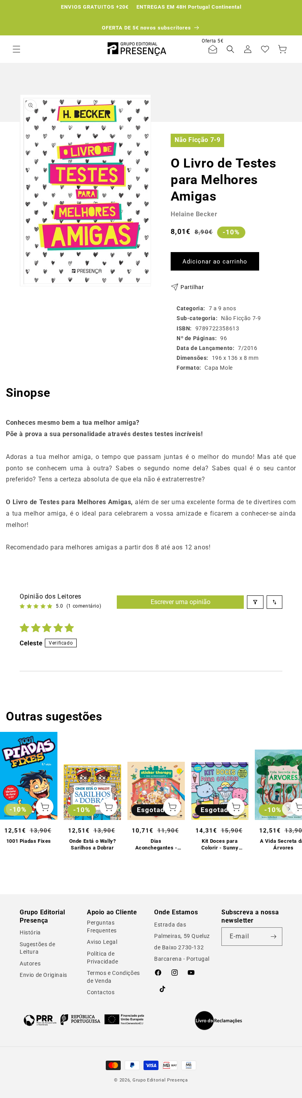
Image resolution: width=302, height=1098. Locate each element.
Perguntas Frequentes (102, 926)
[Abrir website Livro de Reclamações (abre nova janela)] (218, 1020)
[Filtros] (255, 602)
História (30, 932)
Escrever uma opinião (180, 602)
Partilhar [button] (192, 287)
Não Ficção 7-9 (197, 140)
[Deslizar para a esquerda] (13, 809)
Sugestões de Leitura (37, 948)
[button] (16, 49)
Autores (30, 963)
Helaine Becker (194, 214)
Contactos (100, 992)
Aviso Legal (102, 942)
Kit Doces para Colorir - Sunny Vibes (220, 844)
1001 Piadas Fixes (28, 841)
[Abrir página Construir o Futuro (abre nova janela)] (84, 1019)
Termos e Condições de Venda (113, 977)
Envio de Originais (43, 975)
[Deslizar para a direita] (289, 809)
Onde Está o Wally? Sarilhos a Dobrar (92, 844)
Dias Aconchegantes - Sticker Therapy (156, 844)
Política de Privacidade (102, 958)
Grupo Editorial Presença (160, 1080)
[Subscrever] (273, 936)
